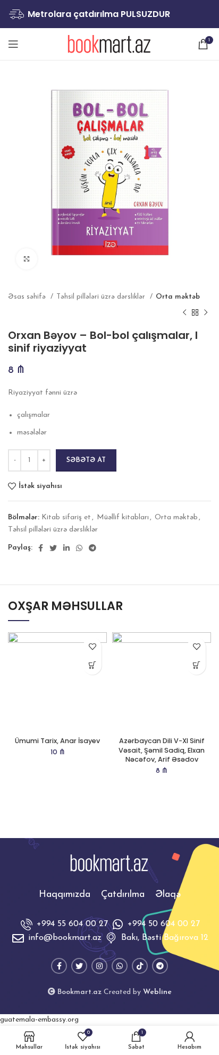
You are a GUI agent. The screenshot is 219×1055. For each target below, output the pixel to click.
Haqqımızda (64, 895)
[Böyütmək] (26, 258)
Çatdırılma (123, 895)
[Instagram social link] (99, 966)
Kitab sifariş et (66, 517)
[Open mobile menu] (13, 44)
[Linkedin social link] (66, 548)
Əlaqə (168, 895)
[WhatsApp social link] (79, 548)
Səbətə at (86, 460)
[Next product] (205, 313)
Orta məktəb (178, 296)
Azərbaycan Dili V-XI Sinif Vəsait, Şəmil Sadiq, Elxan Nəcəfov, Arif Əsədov (162, 750)
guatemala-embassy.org (39, 1020)
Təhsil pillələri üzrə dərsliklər (101, 296)
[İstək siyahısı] (92, 647)
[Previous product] (184, 313)
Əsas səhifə (28, 296)
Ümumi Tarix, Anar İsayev (57, 740)
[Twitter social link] (53, 548)
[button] (92, 665)
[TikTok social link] (140, 966)
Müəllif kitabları (123, 517)
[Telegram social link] (92, 548)
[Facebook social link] (40, 548)
